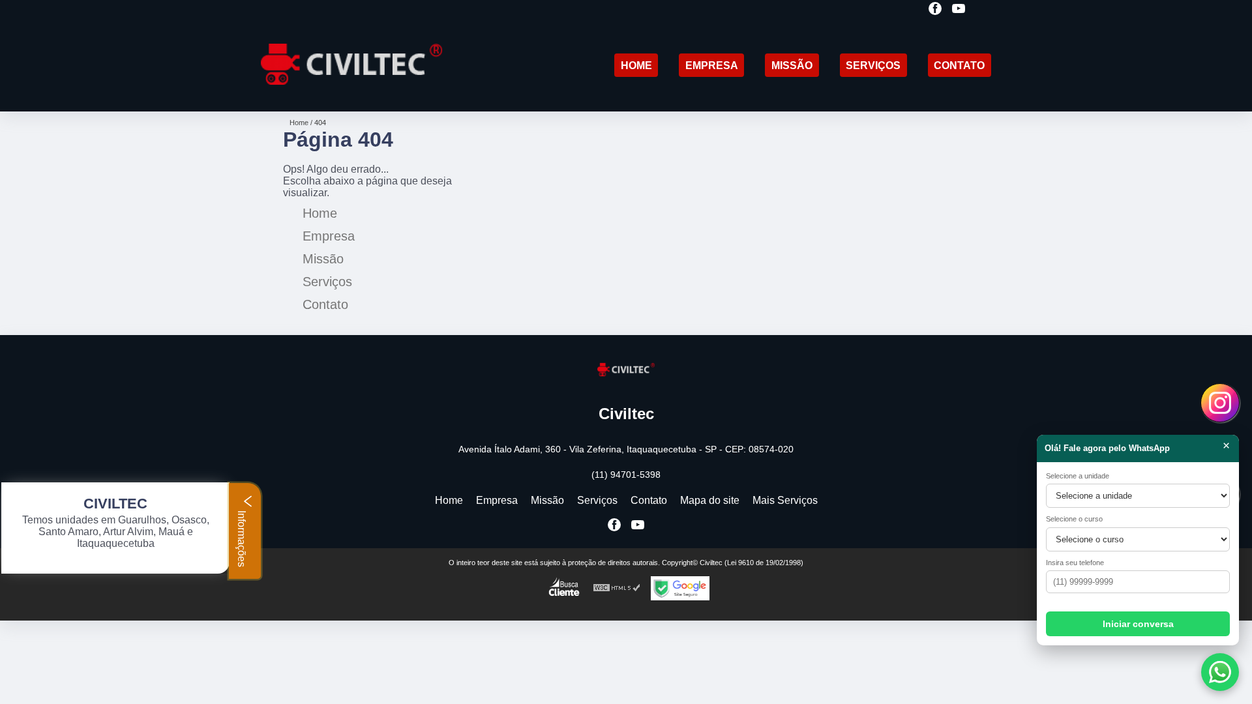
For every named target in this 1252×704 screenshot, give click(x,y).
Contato (959, 65)
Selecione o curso (1074, 519)
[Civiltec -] (351, 94)
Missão (791, 65)
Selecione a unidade (1077, 476)
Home (636, 65)
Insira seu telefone (1075, 562)
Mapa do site (709, 500)
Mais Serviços (785, 500)
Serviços (873, 65)
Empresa (711, 65)
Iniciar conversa (1138, 624)
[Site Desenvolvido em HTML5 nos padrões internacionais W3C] (617, 588)
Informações (241, 537)
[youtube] (958, 9)
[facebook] (935, 9)
